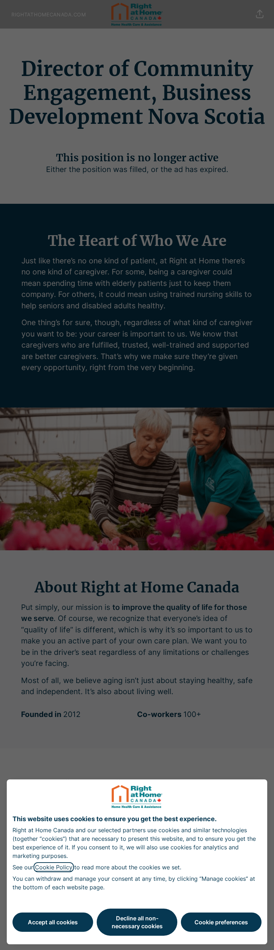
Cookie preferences (221, 922)
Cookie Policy (53, 867)
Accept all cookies (53, 922)
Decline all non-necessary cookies (137, 922)
